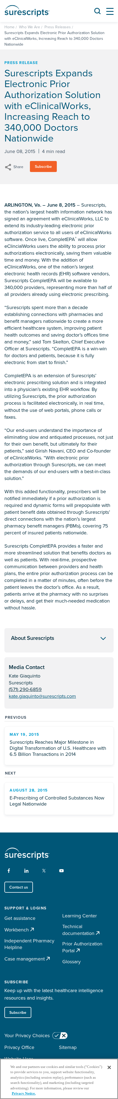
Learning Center (79, 915)
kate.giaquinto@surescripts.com (42, 696)
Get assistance (19, 918)
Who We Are (29, 27)
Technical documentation (78, 929)
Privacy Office (19, 1047)
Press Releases (57, 27)
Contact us (18, 887)
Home (9, 27)
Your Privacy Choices (27, 1035)
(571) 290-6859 (25, 689)
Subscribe (43, 166)
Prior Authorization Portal (82, 947)
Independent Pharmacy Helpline (29, 944)
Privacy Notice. (24, 1093)
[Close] (109, 1067)
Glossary (71, 961)
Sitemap (68, 1047)
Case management (24, 958)
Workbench (16, 929)
